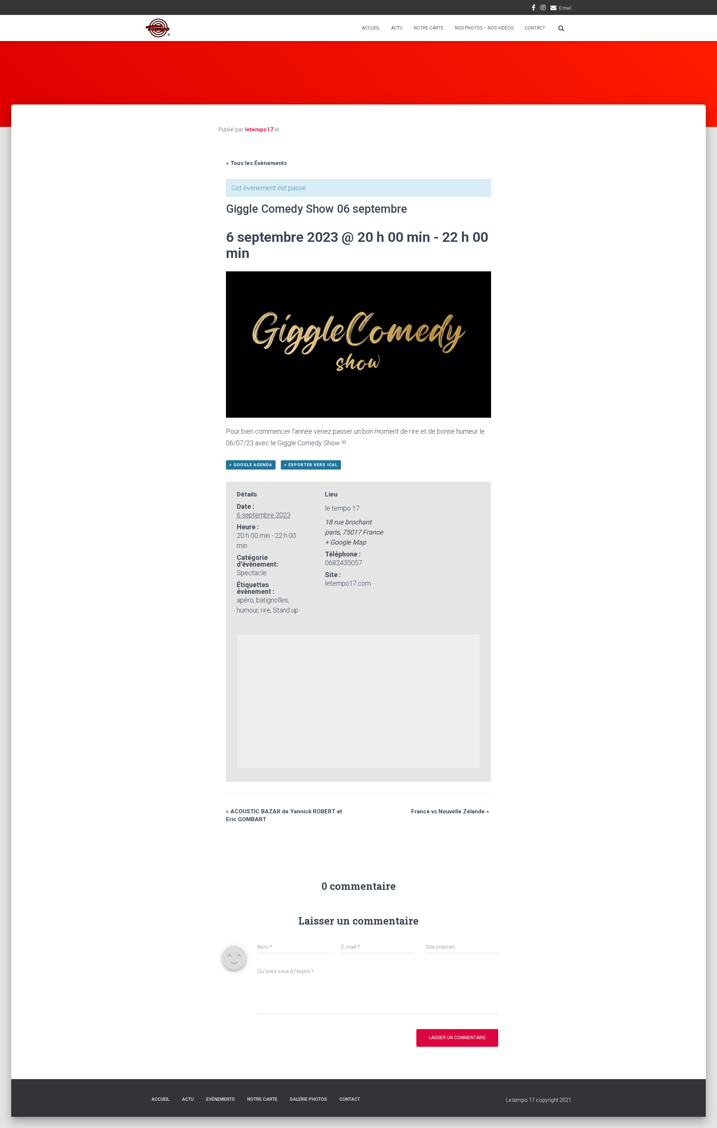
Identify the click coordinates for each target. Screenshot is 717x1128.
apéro (245, 600)
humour (247, 610)
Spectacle (252, 573)
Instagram (543, 8)
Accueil (371, 28)
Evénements (220, 1099)
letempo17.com (348, 583)
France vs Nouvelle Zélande (450, 811)
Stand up (285, 610)
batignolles (272, 600)
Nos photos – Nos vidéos (484, 28)
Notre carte (429, 28)
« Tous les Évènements (256, 163)
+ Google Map (345, 542)
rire (265, 610)
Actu (397, 28)
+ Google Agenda (250, 464)
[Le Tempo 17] (158, 28)
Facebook (534, 8)
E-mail (565, 8)
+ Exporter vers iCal (311, 464)
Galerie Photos (308, 1099)
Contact (535, 28)
